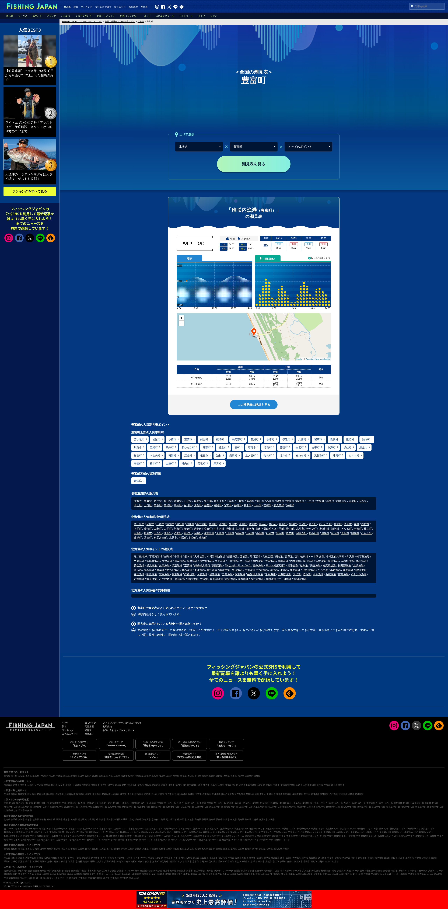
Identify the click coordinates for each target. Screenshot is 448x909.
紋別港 (304, 565)
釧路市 (138, 447)
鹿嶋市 (47, 785)
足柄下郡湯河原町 (247, 785)
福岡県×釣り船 (11, 807)
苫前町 (148, 537)
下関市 (78, 858)
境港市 (341, 785)
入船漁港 (202, 574)
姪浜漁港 (343, 794)
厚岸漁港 (179, 561)
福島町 (240, 533)
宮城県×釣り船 (187, 807)
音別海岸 (270, 574)
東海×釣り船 (34, 803)
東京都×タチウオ (348, 828)
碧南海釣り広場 (390, 870)
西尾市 (71, 861)
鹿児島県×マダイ (190, 839)
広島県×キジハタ (172, 836)
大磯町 (14, 861)
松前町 (138, 455)
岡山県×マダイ (127, 836)
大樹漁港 (271, 579)
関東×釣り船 (9, 803)
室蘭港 (188, 565)
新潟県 (250, 501)
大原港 (14, 794)
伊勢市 (338, 858)
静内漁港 (192, 579)
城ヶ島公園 (385, 874)
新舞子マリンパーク (223, 870)
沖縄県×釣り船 (158, 807)
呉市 (175, 858)
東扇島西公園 (247, 870)
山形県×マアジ (121, 828)
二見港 (276, 870)
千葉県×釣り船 (417, 803)
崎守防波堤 (363, 556)
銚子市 (334, 785)
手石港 (130, 794)
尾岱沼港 (255, 556)
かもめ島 (323, 570)
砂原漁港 (151, 574)
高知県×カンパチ (385, 836)
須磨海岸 (181, 870)
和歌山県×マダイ (12, 836)
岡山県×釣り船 (275, 807)
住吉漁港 (139, 574)
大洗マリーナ (352, 870)
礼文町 (335, 533)
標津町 (220, 439)
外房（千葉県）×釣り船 (188, 803)
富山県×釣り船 (378, 807)
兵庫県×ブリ (398, 832)
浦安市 (330, 858)
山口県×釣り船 (246, 807)
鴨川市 (54, 785)
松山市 (245, 858)
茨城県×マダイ (199, 828)
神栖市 (276, 785)
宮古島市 (313, 858)
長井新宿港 (239, 794)
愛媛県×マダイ (341, 836)
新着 (76, 6)
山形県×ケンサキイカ (138, 828)
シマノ (213, 16)
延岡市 (181, 858)
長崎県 (237, 505)
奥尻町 (345, 533)
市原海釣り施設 (95, 878)
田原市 (43, 861)
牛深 (6, 878)
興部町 (172, 455)
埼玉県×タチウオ (257, 828)
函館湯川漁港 (255, 574)
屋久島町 (222, 861)
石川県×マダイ (112, 832)
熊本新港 (438, 874)
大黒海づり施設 (42, 874)
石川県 (270, 501)
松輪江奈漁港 (181, 794)
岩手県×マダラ (31, 828)
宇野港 (83, 870)
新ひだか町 (188, 447)
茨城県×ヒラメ (226, 828)
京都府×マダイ (343, 832)
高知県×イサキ (422, 836)
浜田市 (394, 858)
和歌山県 (341, 501)
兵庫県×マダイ (411, 832)
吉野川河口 (344, 874)
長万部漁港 (344, 565)
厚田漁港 (308, 561)
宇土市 (276, 861)
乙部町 (178, 533)
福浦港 (191, 794)
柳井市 (261, 861)
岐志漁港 (139, 794)
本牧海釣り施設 (24, 870)
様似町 (347, 447)
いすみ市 (39, 785)
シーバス (22, 16)
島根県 (168, 505)
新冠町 (280, 533)
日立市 (61, 785)
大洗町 (387, 858)
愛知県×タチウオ (252, 832)
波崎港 (351, 794)
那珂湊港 (287, 794)
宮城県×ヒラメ (60, 828)
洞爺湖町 (301, 533)
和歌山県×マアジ (28, 836)
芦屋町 (107, 861)
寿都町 (138, 463)
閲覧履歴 (133, 6)
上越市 (321, 861)
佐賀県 (228, 505)
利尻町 (183, 537)
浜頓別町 (319, 455)
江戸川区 (261, 785)
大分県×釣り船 (11, 810)
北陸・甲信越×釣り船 (51, 803)
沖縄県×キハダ (266, 839)
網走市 (363, 447)
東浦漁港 (199, 570)
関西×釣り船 (22, 803)
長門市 (28, 861)
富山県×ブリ (55, 832)
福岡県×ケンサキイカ (30, 839)
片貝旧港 (250, 794)
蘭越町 (138, 537)
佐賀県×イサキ (79, 839)
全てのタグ (120, 6)
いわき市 (426, 858)
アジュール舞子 (131, 870)
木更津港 (317, 874)
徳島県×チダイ (278, 836)
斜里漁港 (192, 561)
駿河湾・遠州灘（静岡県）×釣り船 (243, 803)
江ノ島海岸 (140, 556)
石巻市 (129, 858)
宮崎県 (267, 505)
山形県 (188, 501)
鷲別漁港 (164, 574)
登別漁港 (258, 565)
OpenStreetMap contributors (318, 359)
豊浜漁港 (75, 870)
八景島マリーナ (435, 870)
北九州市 (156, 785)
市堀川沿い (260, 794)
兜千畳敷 (293, 565)
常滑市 (238, 858)
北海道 (138, 501)
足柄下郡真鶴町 (129, 785)
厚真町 (217, 463)
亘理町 (36, 861)
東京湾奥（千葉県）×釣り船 (379, 803)
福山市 (260, 858)
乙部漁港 (227, 574)
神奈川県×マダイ (398, 828)
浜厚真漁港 (153, 561)
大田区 (269, 785)
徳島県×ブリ (250, 836)
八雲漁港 (232, 561)
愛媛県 (208, 505)
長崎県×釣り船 (364, 807)
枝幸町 (154, 463)
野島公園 (157, 870)
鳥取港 (226, 874)
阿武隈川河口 (89, 874)
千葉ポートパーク (105, 874)
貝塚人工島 (102, 870)
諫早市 (283, 861)
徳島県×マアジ (264, 836)
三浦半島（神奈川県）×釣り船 (134, 803)
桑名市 (195, 861)
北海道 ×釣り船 (231, 807)
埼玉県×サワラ (241, 828)
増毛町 (268, 447)
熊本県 (247, 505)
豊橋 (257, 874)
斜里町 (204, 439)
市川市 (181, 861)
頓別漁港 (360, 570)
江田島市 (204, 858)
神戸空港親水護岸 (304, 874)
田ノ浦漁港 (275, 874)
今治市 (354, 858)
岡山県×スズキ (112, 836)
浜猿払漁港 (347, 561)
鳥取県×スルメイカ (96, 836)
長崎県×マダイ (94, 839)
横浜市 (23, 785)
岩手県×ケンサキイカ (14, 828)
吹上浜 (395, 874)
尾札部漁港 (216, 579)
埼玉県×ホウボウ (273, 828)
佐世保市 (296, 858)
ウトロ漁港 (284, 579)
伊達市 (286, 439)
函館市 (156, 439)
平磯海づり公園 (198, 874)
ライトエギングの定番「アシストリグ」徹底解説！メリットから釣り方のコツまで (28, 127)
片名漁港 (333, 794)
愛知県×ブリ (223, 832)
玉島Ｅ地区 (365, 870)
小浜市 (171, 785)
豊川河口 (22, 874)
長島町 (288, 858)
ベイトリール (186, 16)
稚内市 (186, 463)
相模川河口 (326, 870)
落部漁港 (343, 574)
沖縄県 (290, 505)
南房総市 (86, 785)
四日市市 (223, 858)
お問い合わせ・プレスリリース (119, 730)
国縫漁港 (283, 561)
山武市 (299, 785)
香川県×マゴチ (326, 836)
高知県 (178, 505)
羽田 (15, 874)
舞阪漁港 (56, 870)
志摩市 (189, 858)
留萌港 (289, 556)
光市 (113, 861)
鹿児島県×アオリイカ (232, 839)
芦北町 (418, 858)
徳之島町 (164, 861)
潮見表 (144, 6)
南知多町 (362, 858)
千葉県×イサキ (318, 828)
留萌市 (318, 439)
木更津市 (95, 858)
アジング (51, 16)
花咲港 (274, 570)
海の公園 (125, 874)
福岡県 (218, 505)
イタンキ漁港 (358, 574)
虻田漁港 (164, 565)
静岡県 (300, 501)
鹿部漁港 (295, 570)
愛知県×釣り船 (100, 807)
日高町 (230, 533)
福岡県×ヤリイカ (12, 839)
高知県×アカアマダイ (404, 836)
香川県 (188, 505)
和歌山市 (95, 785)
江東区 (221, 785)
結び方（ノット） (106, 16)
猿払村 (350, 439)
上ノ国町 (250, 455)
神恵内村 (209, 533)
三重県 (310, 501)
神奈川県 (219, 501)
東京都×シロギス (365, 828)
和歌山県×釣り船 (55, 807)
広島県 (363, 501)
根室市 (204, 455)
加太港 (123, 794)
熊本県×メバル (175, 839)
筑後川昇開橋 (157, 874)
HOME (67, 6)
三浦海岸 (259, 870)
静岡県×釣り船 (431, 803)
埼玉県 (52, 776)
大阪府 (320, 501)
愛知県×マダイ (237, 832)
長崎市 (40, 858)
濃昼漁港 (151, 579)
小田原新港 (70, 794)
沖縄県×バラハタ (282, 839)
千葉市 (7, 861)
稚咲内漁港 (145, 614)
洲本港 (335, 874)
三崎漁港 (412, 874)
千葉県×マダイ (289, 828)
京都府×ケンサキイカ (313, 832)
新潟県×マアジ (23, 832)
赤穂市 (230, 861)
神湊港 (7, 794)
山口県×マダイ (199, 836)
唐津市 (267, 858)
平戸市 (136, 858)
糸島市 (164, 785)
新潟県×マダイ (428, 828)
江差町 (188, 455)
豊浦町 (254, 439)
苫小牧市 (139, 439)
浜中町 (198, 533)
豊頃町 (284, 447)
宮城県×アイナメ (91, 828)
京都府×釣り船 (172, 807)
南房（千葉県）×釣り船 (298, 803)
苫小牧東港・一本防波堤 (309, 556)
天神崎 (117, 874)
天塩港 (297, 574)
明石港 (154, 794)
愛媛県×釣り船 (289, 807)
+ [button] (181, 318)
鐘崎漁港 (22, 794)
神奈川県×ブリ (413, 828)
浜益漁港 (321, 561)
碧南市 (141, 861)
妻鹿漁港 (421, 874)
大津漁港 (199, 556)
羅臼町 (233, 455)
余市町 (270, 439)
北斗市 (284, 455)
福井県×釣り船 (71, 807)
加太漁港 (112, 870)
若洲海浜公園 (10, 870)
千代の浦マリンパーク (238, 565)
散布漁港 (230, 579)
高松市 (134, 861)
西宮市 (314, 861)
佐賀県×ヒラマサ (64, 839)
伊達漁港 (177, 565)
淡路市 (111, 858)
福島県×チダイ (185, 828)
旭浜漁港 (358, 565)
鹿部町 (207, 447)
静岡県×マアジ (210, 832)
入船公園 (267, 556)
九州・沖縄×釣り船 (90, 803)
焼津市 (21, 861)
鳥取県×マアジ (79, 836)
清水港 (189, 870)
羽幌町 (355, 533)
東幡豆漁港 (249, 874)
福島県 (198, 501)
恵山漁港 (245, 561)
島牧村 (334, 439)
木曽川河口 (403, 870)
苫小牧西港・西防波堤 (172, 579)
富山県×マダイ (69, 832)
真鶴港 (88, 794)
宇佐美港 (169, 794)
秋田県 (168, 501)
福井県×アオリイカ (164, 832)
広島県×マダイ (156, 836)
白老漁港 (139, 561)
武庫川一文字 (356, 874)
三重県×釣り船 (201, 807)
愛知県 (290, 501)
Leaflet (299, 359)
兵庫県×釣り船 (85, 807)
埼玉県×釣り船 (260, 807)
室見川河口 (177, 874)
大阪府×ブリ (385, 832)
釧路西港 (217, 565)
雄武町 (188, 533)
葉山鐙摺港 (297, 794)
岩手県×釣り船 (393, 807)
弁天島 (350, 556)
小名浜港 (91, 870)
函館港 (244, 556)
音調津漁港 (300, 579)
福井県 (280, 501)
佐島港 (147, 794)
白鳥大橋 (295, 561)
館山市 (118, 785)
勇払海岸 (212, 570)
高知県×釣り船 (304, 807)
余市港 (138, 570)
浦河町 (337, 455)
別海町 (331, 447)
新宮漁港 (327, 874)
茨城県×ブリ (213, 828)
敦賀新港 (146, 874)
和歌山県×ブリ (44, 836)
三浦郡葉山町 (309, 785)
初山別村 (314, 533)
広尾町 (154, 447)
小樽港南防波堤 (216, 556)
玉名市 (238, 861)
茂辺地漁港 (309, 570)
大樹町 (220, 533)
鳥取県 (158, 505)
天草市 (305, 858)
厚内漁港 (258, 561)
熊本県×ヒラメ (160, 839)
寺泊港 (198, 794)
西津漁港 (359, 794)
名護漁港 (78, 874)
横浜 (49, 870)
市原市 (335, 861)
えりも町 (354, 455)
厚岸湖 (160, 570)
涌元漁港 (151, 565)
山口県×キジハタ (215, 836)
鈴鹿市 (57, 861)
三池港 (237, 870)
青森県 (138, 480)
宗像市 (16, 785)
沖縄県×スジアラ (251, 839)
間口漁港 (31, 794)
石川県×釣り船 (25, 810)
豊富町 (203, 537)
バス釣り (65, 16)
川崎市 (254, 861)
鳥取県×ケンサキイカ (62, 836)
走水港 (161, 794)
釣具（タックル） (129, 16)
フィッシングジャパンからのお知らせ (122, 722)
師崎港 (70, 874)
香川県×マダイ (293, 836)
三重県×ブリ (267, 832)
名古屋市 (168, 858)
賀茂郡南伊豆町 (288, 785)
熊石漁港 (149, 570)
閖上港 (166, 870)
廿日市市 (204, 861)
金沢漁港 (50, 794)
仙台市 (86, 861)
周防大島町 (30, 858)
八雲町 (302, 439)
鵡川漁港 (361, 561)
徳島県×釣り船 (333, 807)
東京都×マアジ (332, 828)
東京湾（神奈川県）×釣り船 (213, 803)
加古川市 (298, 861)
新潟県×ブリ (9, 832)
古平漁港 (220, 561)
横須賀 (168, 874)
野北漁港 (316, 870)
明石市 (148, 785)
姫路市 (103, 858)
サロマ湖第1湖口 (275, 565)
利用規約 (107, 726)
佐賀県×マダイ (48, 839)
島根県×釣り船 (422, 807)
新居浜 (106, 878)
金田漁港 (216, 794)
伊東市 (141, 785)
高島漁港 (187, 570)
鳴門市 (63, 858)
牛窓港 (186, 874)
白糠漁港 (331, 574)
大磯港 (204, 579)
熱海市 (228, 785)
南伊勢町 (379, 858)
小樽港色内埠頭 (335, 556)
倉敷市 (290, 861)
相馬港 (210, 870)
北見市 (173, 537)
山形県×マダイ (106, 828)
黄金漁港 (139, 565)
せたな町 (301, 455)
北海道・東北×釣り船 (109, 803)
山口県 (148, 505)
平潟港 (270, 794)
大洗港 (307, 794)
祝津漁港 (214, 574)
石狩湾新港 (155, 556)
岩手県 (158, 501)
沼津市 (111, 785)
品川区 (235, 785)
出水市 (328, 861)
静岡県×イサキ (195, 832)
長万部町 (237, 439)
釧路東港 (232, 556)
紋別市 (270, 533)
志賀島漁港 (14, 878)
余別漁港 (318, 574)
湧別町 (250, 533)
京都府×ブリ (329, 832)
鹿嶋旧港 (41, 794)
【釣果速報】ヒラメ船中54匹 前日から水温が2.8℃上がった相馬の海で (29, 75)
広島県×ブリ (186, 836)
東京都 (208, 501)
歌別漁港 (240, 574)
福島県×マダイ (156, 828)
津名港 (284, 874)
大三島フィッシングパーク (55, 878)
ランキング (86, 6)
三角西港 (375, 874)
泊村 (218, 455)
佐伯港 (240, 874)
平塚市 (327, 785)
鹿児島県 (279, 505)
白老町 (300, 447)
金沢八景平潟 (227, 794)
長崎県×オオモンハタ (128, 839)
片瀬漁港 (82, 878)
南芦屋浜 (268, 870)
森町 (237, 447)
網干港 (39, 878)
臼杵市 (64, 861)
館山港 (430, 874)
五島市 (401, 858)
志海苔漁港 (284, 574)
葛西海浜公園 (146, 870)
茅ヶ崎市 (322, 858)
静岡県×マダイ (181, 832)
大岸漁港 (270, 561)
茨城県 (240, 501)
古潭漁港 (139, 579)
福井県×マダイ (148, 832)
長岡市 (320, 785)
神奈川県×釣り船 (401, 803)
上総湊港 (115, 794)
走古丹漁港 (206, 561)
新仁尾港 (73, 878)
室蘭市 (188, 439)
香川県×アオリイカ (310, 836)
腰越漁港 (96, 794)
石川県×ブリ (82, 832)
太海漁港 (315, 794)
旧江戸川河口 (200, 870)
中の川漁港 (173, 570)
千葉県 (230, 501)
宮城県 (178, 501)
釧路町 (193, 537)
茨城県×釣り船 (25, 807)
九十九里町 (120, 858)
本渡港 (233, 874)
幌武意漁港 (329, 565)
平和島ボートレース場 (290, 870)
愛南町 (434, 858)
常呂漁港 (333, 561)
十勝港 (178, 556)
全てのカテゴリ (103, 6)
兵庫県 (330, 501)
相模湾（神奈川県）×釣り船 (162, 803)
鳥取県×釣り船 (216, 807)
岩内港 (188, 556)
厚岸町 (290, 533)
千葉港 (367, 874)
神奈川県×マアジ (381, 828)
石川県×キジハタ (97, 832)
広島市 (214, 785)
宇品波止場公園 (27, 878)
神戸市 (144, 858)
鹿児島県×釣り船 (348, 807)
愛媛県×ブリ (354, 836)
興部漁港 (348, 570)
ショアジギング (84, 16)
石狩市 (252, 447)
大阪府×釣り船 (143, 807)
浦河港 (284, 570)
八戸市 (100, 861)
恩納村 (79, 861)
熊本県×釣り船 (318, 807)
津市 (282, 858)
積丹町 (170, 447)
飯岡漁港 (80, 794)
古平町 (316, 447)
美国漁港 (315, 565)
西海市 (148, 861)
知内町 (366, 439)
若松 (334, 870)
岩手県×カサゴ (46, 828)
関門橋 (62, 874)
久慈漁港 (59, 794)
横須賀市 (8, 785)
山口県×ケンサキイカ (234, 836)
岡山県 (138, 505)
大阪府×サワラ (372, 832)
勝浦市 (68, 785)
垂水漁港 (210, 874)
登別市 (223, 447)
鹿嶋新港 (106, 794)
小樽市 (172, 439)
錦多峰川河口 (202, 565)
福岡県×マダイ (436, 836)
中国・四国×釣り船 (71, 803)
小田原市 (77, 785)
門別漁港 (250, 570)
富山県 (260, 501)
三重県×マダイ (280, 832)
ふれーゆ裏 (422, 870)
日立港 (30, 874)
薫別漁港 (177, 574)
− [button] (181, 323)
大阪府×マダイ (357, 832)
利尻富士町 (160, 537)
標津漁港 (167, 561)
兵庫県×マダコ (426, 832)
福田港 (173, 870)
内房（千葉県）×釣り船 (355, 803)
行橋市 (127, 861)
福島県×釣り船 (407, 807)
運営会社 (89, 734)
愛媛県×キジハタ (369, 836)
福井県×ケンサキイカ (130, 832)
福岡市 (179, 785)
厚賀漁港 (243, 579)
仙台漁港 (265, 874)
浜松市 (14, 858)
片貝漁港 (306, 870)
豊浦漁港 (237, 570)
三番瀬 (36, 870)
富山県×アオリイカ (40, 832)
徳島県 (198, 505)
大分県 (257, 505)
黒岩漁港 (335, 570)
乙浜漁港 (206, 794)
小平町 (260, 533)
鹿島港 (43, 870)
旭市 (200, 785)
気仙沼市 (173, 861)
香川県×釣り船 (436, 807)
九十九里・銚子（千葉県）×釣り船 (326, 803)
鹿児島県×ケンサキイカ (210, 839)
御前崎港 (54, 874)
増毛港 (307, 574)
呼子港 (413, 870)
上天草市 (409, 858)
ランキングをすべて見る (29, 191)
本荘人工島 (134, 878)
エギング (37, 16)
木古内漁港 (257, 579)
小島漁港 (403, 874)
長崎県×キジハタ (109, 839)
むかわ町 (366, 533)
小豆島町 (213, 858)
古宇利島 (124, 878)
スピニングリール (165, 16)
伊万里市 (346, 858)
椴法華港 (224, 570)
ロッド (147, 16)
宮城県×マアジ (75, 828)
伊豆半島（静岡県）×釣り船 (273, 803)
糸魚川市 (246, 861)
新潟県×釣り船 (129, 807)
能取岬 (168, 556)
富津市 (103, 785)
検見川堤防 (136, 874)
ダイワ (201, 16)
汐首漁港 (262, 570)
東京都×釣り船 (40, 807)
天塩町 (201, 463)
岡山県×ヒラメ (141, 836)
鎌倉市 (206, 785)
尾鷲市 (268, 861)
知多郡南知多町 (190, 785)
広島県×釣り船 (114, 807)
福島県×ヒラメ (170, 828)
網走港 (279, 556)
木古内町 (155, 455)
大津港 (120, 870)
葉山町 (155, 861)
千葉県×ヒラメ (303, 828)
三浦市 (30, 785)
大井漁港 (324, 794)
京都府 (353, 501)
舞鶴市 (120, 861)
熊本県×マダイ (146, 839)
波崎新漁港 (376, 870)
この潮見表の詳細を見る (253, 404)
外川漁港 (278, 794)
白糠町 (170, 463)
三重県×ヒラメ (295, 832)
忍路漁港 (189, 574)
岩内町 (268, 455)
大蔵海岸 (341, 870)
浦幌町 (325, 533)
